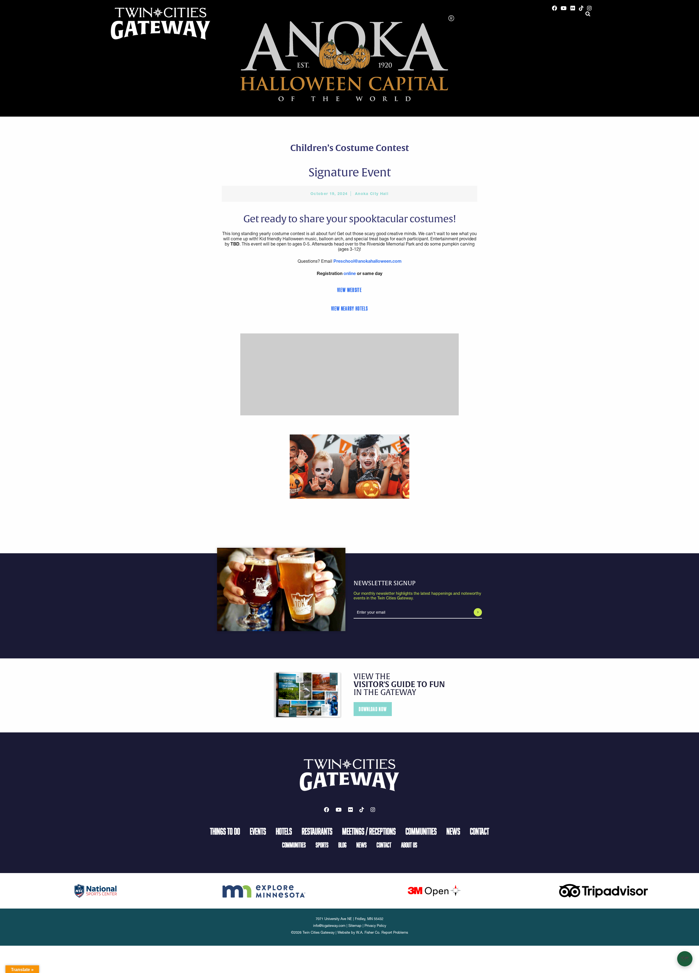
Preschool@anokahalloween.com (367, 261)
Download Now (373, 709)
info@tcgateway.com (329, 926)
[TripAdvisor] (603, 890)
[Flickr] (572, 8)
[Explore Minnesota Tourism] (265, 890)
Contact (479, 831)
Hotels (284, 831)
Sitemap (355, 926)
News (453, 831)
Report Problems (394, 932)
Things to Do (225, 831)
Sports (322, 844)
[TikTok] (581, 8)
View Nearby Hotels (349, 308)
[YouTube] (563, 8)
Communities (421, 831)
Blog (342, 844)
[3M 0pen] (434, 890)
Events (258, 831)
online (349, 273)
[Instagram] (589, 8)
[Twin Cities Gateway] (160, 23)
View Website (349, 290)
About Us (409, 844)
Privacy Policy (375, 926)
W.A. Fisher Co (367, 932)
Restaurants (317, 831)
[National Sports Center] (95, 890)
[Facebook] (554, 8)
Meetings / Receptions (369, 831)
